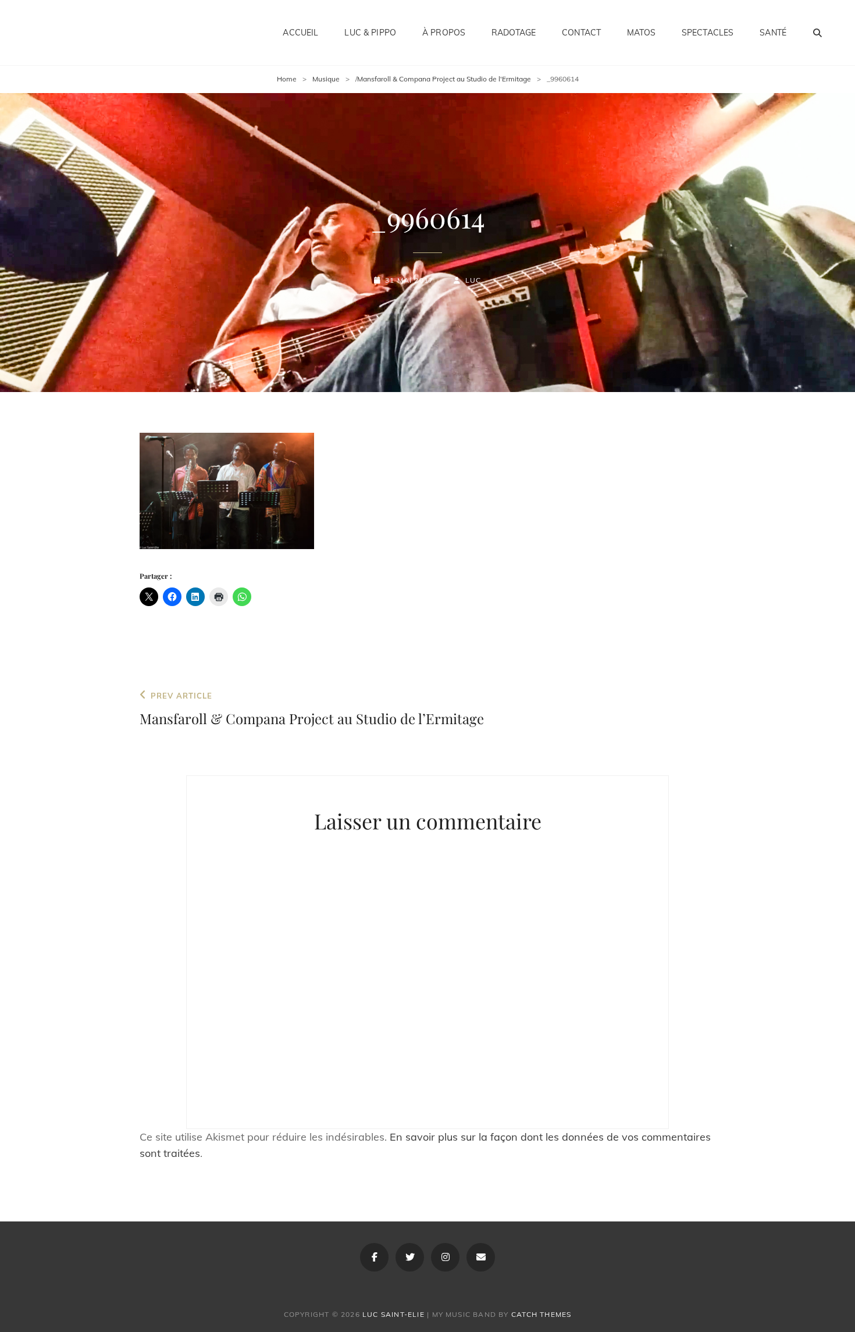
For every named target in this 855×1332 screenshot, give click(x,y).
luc (473, 280)
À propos (443, 32)
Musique (326, 78)
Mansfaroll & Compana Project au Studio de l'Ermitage (444, 78)
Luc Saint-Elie (393, 1314)
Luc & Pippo (370, 32)
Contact (581, 32)
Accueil (300, 32)
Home (287, 78)
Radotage (513, 32)
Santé (773, 32)
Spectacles (707, 32)
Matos (641, 32)
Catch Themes (541, 1314)
